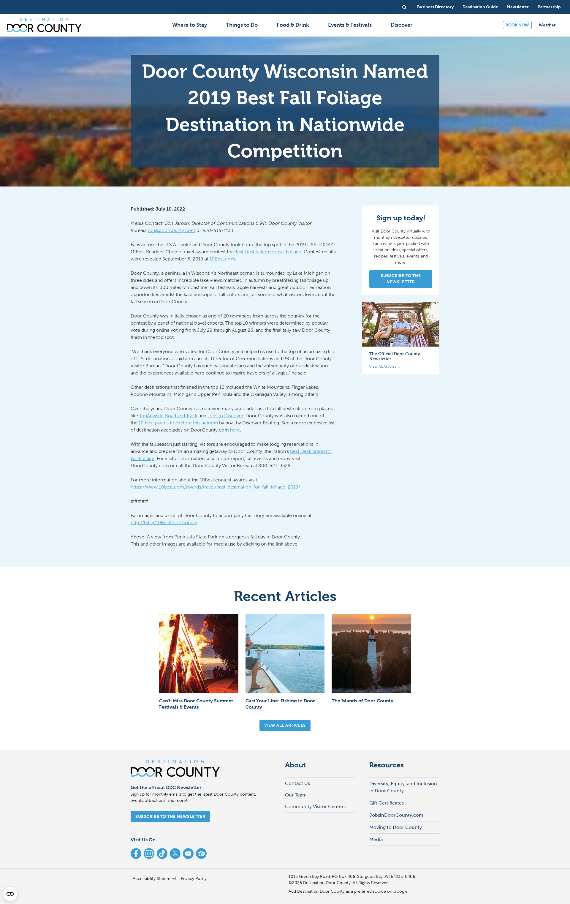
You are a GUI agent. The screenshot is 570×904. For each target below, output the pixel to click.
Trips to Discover (225, 415)
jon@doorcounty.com (171, 230)
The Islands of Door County (362, 701)
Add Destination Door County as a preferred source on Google (348, 891)
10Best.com (222, 259)
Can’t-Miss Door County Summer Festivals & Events (196, 704)
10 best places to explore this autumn (178, 423)
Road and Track (181, 415)
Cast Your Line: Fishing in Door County (280, 704)
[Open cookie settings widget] (10, 894)
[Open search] (404, 7)
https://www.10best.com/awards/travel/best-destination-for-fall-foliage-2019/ (215, 487)
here (235, 430)
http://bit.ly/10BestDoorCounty (164, 522)
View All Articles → (384, 366)
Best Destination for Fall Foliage (267, 252)
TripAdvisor (151, 415)
